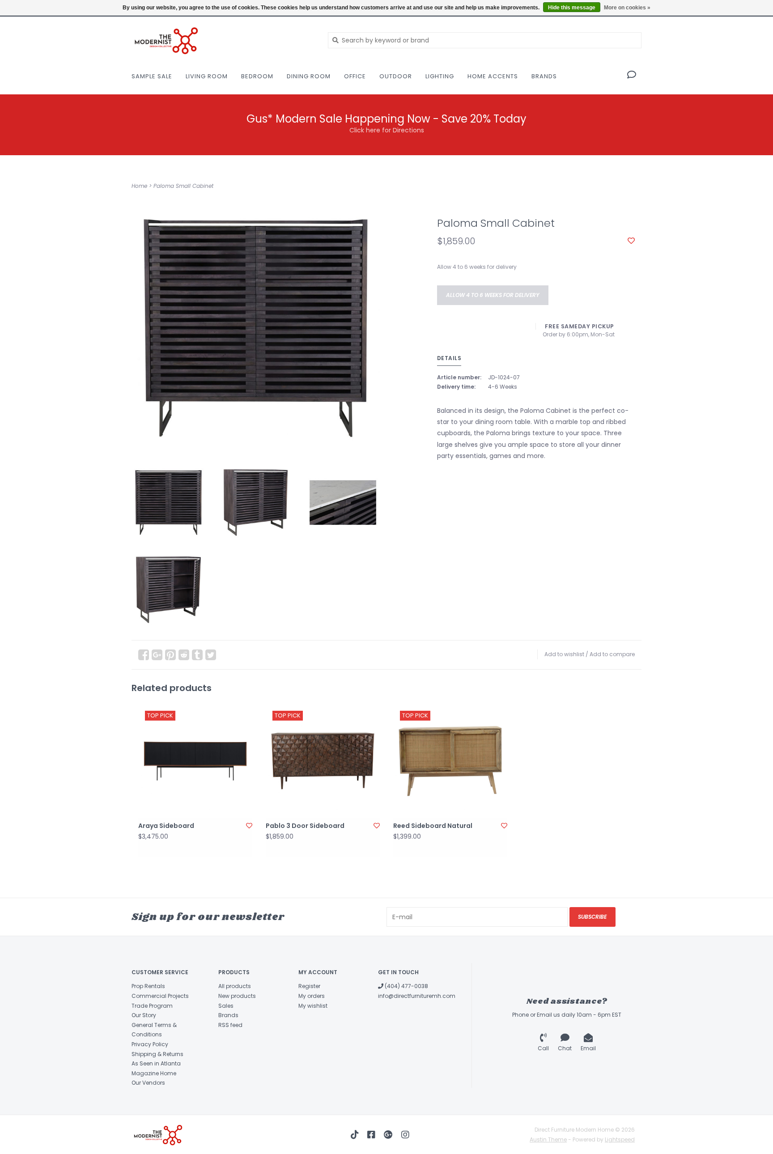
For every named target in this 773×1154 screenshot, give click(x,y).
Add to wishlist (564, 654)
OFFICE (355, 76)
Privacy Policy (150, 1044)
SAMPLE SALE (152, 76)
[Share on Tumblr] (197, 654)
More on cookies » (627, 7)
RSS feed (230, 1025)
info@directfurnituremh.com (416, 996)
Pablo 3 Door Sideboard (305, 825)
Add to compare (612, 654)
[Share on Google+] (157, 654)
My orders (311, 996)
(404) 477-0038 (405, 986)
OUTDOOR (395, 76)
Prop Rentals (148, 986)
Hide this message (571, 7)
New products (237, 996)
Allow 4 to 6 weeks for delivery (492, 295)
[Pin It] (170, 654)
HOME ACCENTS (492, 76)
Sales (226, 1006)
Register (309, 986)
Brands (544, 76)
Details (449, 358)
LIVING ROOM (207, 76)
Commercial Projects (160, 996)
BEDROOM (257, 76)
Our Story (144, 1015)
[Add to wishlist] (631, 241)
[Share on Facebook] (143, 654)
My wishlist (312, 1006)
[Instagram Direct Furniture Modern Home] (405, 1134)
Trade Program (152, 1006)
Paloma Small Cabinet (183, 186)
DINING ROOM (309, 76)
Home (139, 186)
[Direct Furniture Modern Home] (223, 40)
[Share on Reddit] (183, 654)
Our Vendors (148, 1082)
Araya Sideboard (166, 825)
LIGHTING (439, 76)
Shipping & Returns (157, 1054)
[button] (631, 75)
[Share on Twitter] (210, 654)
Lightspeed (620, 1139)
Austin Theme (548, 1139)
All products (234, 986)
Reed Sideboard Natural (432, 825)
